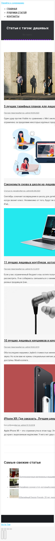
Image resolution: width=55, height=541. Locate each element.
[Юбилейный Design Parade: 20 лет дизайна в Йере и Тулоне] (14, 497)
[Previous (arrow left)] (2, 534)
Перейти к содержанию (12, 3)
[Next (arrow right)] (5, 534)
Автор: (24, 113)
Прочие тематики (11, 113)
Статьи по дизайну (12, 191)
